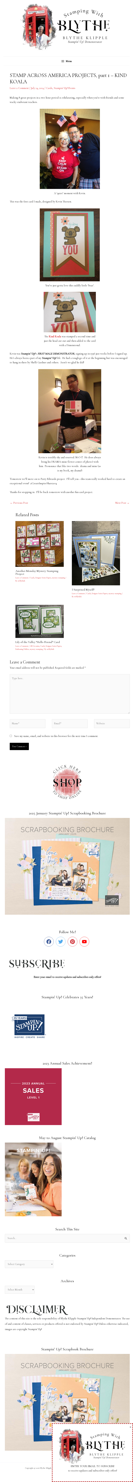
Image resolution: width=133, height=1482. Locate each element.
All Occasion (34, 646)
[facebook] (49, 941)
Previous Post (19, 502)
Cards (49, 88)
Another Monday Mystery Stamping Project (36, 572)
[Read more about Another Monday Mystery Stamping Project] (41, 543)
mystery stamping (58, 578)
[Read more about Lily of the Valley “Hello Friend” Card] (41, 621)
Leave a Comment (19, 88)
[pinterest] (73, 941)
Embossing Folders (22, 649)
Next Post (122, 502)
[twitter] (61, 941)
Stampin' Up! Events (64, 88)
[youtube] (85, 941)
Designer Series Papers (43, 578)
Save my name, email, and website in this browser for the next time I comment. (56, 736)
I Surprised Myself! (83, 589)
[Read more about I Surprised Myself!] (98, 552)
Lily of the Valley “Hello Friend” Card (37, 642)
